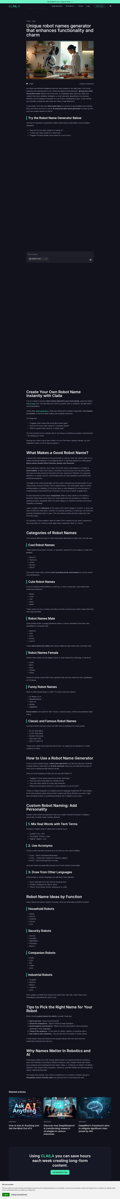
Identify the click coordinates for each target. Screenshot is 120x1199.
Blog (34, 21)
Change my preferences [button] (19, 1194)
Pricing (80, 6)
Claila (31, 84)
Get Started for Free (60, 1172)
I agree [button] (6, 1194)
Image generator (57, 6)
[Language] (110, 6)
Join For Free (99, 6)
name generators (42, 411)
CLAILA (28, 21)
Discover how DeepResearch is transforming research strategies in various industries (59, 1129)
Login (88, 6)
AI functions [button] (70, 6)
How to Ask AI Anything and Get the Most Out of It (24, 1127)
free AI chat (30, 403)
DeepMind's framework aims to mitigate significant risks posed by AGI (94, 1128)
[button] (60, 1)
